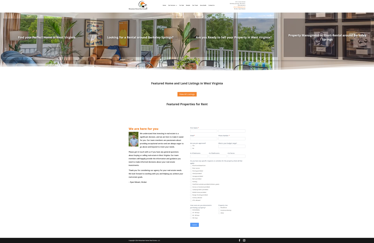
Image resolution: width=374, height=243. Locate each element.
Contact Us (211, 5)
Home (164, 5)
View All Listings (187, 94)
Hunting (194, 181)
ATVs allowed (196, 200)
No (193, 148)
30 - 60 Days (195, 212)
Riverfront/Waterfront (198, 165)
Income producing (225, 210)
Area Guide (203, 5)
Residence (223, 207)
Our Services (171, 5)
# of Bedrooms (195, 153)
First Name (194, 128)
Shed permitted (197, 173)
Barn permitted (196, 179)
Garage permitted (197, 176)
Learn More (327, 43)
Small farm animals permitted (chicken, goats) (205, 184)
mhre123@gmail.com (239, 7)
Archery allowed (197, 198)
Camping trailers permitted (200, 189)
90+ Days (195, 218)
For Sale (181, 5)
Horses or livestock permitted (201, 187)
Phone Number (224, 135)
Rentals (188, 5)
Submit (194, 225)
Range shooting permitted (200, 195)
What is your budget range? (227, 143)
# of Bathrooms (214, 153)
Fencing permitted (197, 171)
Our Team (195, 5)
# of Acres (231, 153)
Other (222, 213)
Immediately (196, 210)
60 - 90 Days (195, 215)
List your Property (233, 43)
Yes (193, 145)
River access (196, 168)
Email (192, 135)
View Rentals (140, 42)
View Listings (46, 42)
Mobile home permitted (199, 192)
